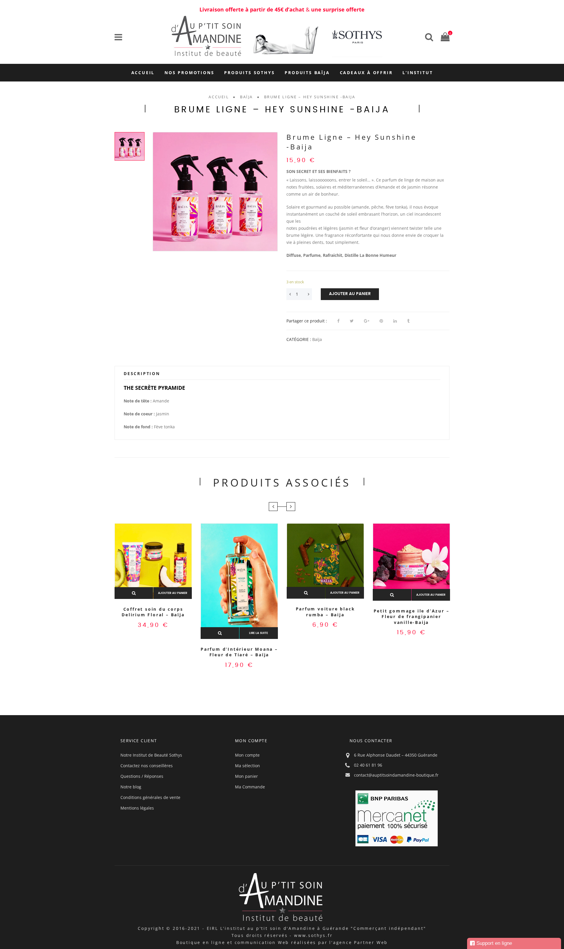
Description (142, 373)
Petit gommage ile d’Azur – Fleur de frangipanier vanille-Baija (411, 616)
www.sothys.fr (313, 935)
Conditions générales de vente (150, 797)
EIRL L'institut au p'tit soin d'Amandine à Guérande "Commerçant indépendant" (316, 928)
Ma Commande (250, 787)
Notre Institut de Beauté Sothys (151, 755)
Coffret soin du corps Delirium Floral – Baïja (153, 612)
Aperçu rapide (134, 593)
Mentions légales (137, 808)
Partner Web (371, 942)
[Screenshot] (215, 191)
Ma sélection (247, 765)
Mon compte (247, 755)
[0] (443, 36)
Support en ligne (494, 943)
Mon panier (246, 776)
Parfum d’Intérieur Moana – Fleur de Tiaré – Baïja (239, 652)
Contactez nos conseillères (146, 765)
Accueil (219, 96)
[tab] (282, 374)
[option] (215, 191)
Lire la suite (258, 633)
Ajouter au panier (350, 294)
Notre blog (130, 787)
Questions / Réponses (141, 776)
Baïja (246, 96)
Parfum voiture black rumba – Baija (325, 611)
